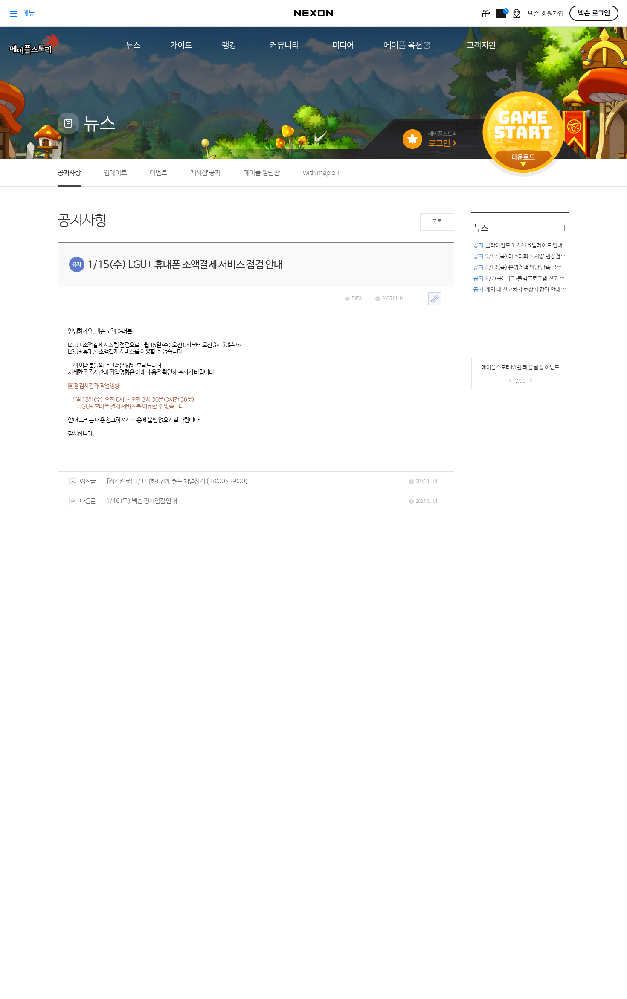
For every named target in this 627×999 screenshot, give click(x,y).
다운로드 (523, 160)
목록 (437, 222)
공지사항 (69, 173)
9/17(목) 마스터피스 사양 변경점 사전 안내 (527, 256)
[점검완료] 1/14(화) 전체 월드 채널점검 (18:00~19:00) (177, 481)
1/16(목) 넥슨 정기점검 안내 (141, 501)
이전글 (88, 481)
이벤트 (158, 173)
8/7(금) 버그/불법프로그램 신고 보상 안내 (527, 279)
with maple (319, 173)
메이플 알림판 (262, 173)
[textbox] (254, 382)
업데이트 (115, 173)
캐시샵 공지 (205, 173)
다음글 (88, 501)
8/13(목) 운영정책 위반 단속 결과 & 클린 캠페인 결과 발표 (544, 267)
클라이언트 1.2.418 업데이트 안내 (518, 245)
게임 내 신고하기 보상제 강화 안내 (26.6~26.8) (532, 290)
